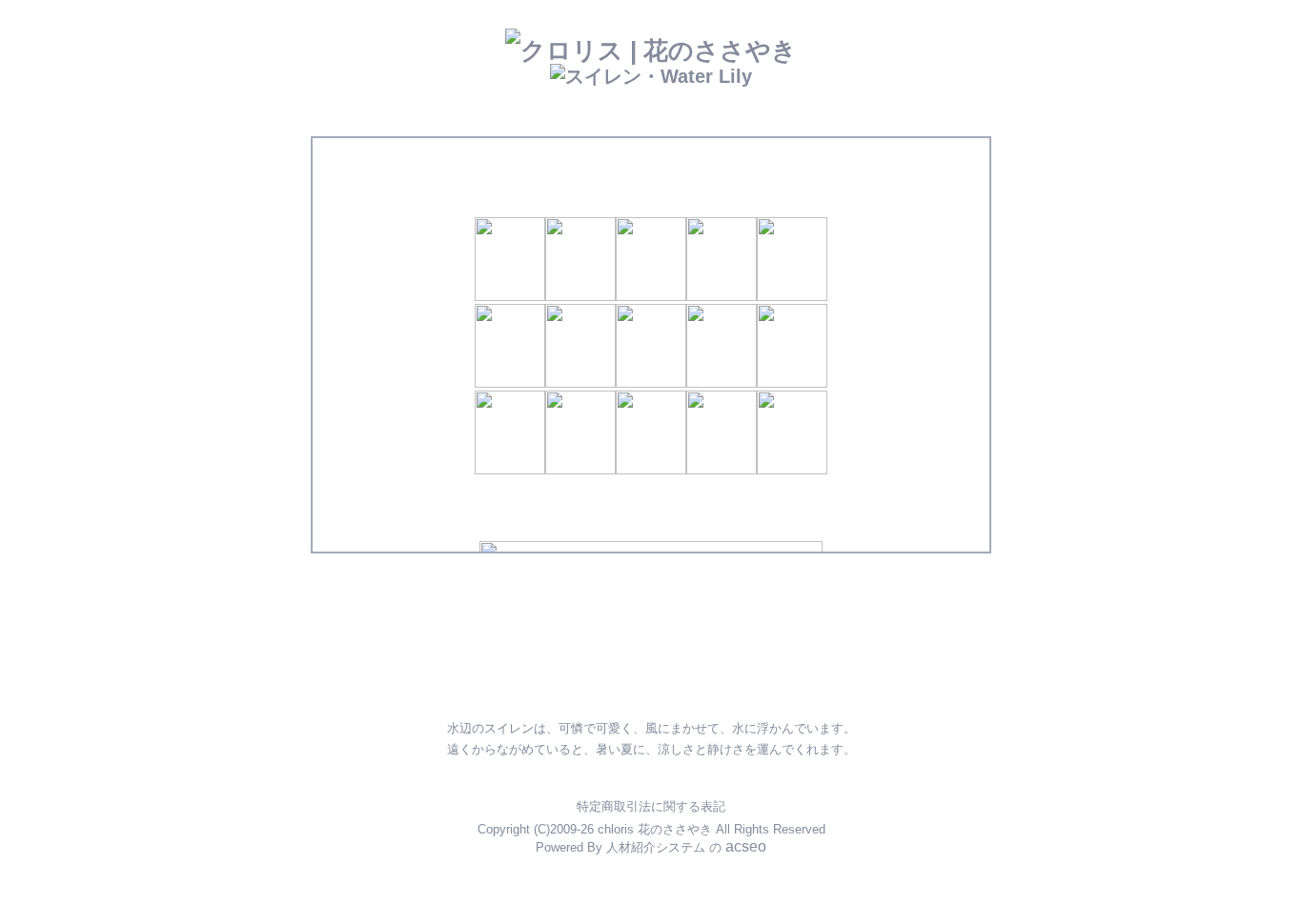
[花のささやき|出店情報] (593, 586)
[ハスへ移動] (878, 526)
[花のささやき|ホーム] (467, 596)
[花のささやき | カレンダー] (806, 583)
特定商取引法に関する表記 (651, 806)
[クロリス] (600, 674)
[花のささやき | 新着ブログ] (558, 624)
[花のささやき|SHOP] (703, 583)
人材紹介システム (655, 847)
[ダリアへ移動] (423, 526)
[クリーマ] (758, 675)
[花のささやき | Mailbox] (638, 621)
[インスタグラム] (490, 675)
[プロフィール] (729, 620)
